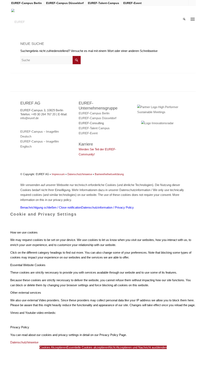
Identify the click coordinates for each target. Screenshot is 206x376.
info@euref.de (29, 118)
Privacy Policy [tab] (19, 327)
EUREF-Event (132, 3)
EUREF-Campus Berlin (26, 3)
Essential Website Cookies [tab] (27, 265)
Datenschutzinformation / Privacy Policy (107, 207)
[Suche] (184, 19)
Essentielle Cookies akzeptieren (88, 347)
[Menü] (193, 19)
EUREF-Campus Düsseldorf (65, 3)
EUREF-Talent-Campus (103, 3)
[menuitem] (27, 3)
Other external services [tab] (25, 292)
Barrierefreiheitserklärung (109, 174)
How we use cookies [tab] (24, 232)
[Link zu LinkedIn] (192, 3)
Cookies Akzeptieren (53, 347)
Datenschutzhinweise (79, 174)
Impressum (58, 174)
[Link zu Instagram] (185, 3)
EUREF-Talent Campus (94, 128)
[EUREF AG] (20, 19)
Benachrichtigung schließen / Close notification (50, 207)
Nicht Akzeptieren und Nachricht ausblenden (138, 347)
